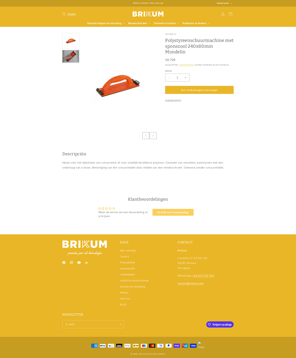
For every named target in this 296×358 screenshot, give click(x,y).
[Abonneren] (120, 324)
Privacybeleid (127, 262)
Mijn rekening (127, 250)
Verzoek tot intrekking (132, 286)
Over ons (125, 298)
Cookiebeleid (127, 274)
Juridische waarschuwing (134, 280)
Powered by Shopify (155, 354)
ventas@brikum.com (190, 283)
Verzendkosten (187, 64)
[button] (69, 14)
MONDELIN (170, 34)
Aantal (168, 70)
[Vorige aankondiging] (115, 3)
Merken (124, 292)
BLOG (123, 304)
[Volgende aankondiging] (181, 3)
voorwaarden (127, 268)
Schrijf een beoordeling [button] (173, 212)
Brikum (142, 354)
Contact (124, 256)
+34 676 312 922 (203, 275)
